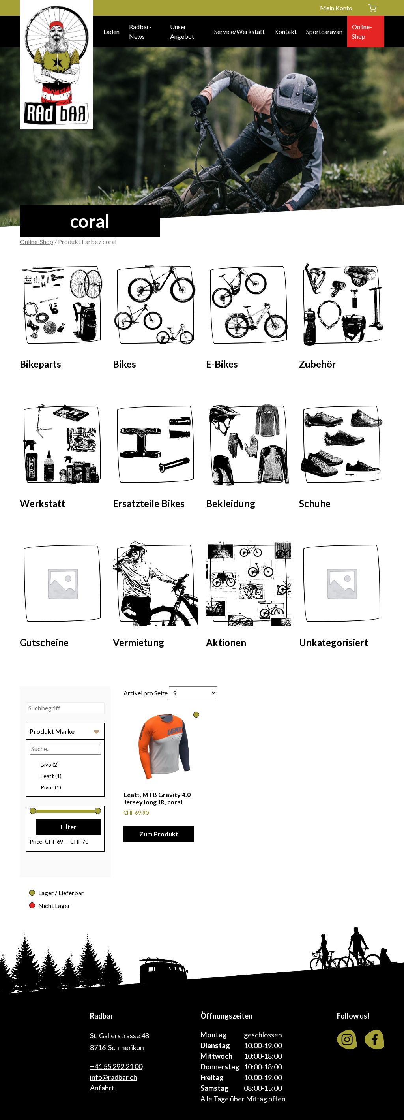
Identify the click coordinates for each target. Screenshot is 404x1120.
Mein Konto (336, 7)
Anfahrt (102, 1087)
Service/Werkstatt (239, 31)
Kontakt (285, 31)
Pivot (51, 787)
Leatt (51, 775)
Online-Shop (362, 31)
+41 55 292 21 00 (116, 1066)
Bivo (50, 764)
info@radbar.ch (113, 1077)
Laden (111, 31)
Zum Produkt (158, 834)
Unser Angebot (182, 31)
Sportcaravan (324, 31)
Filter (69, 827)
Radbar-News (140, 31)
